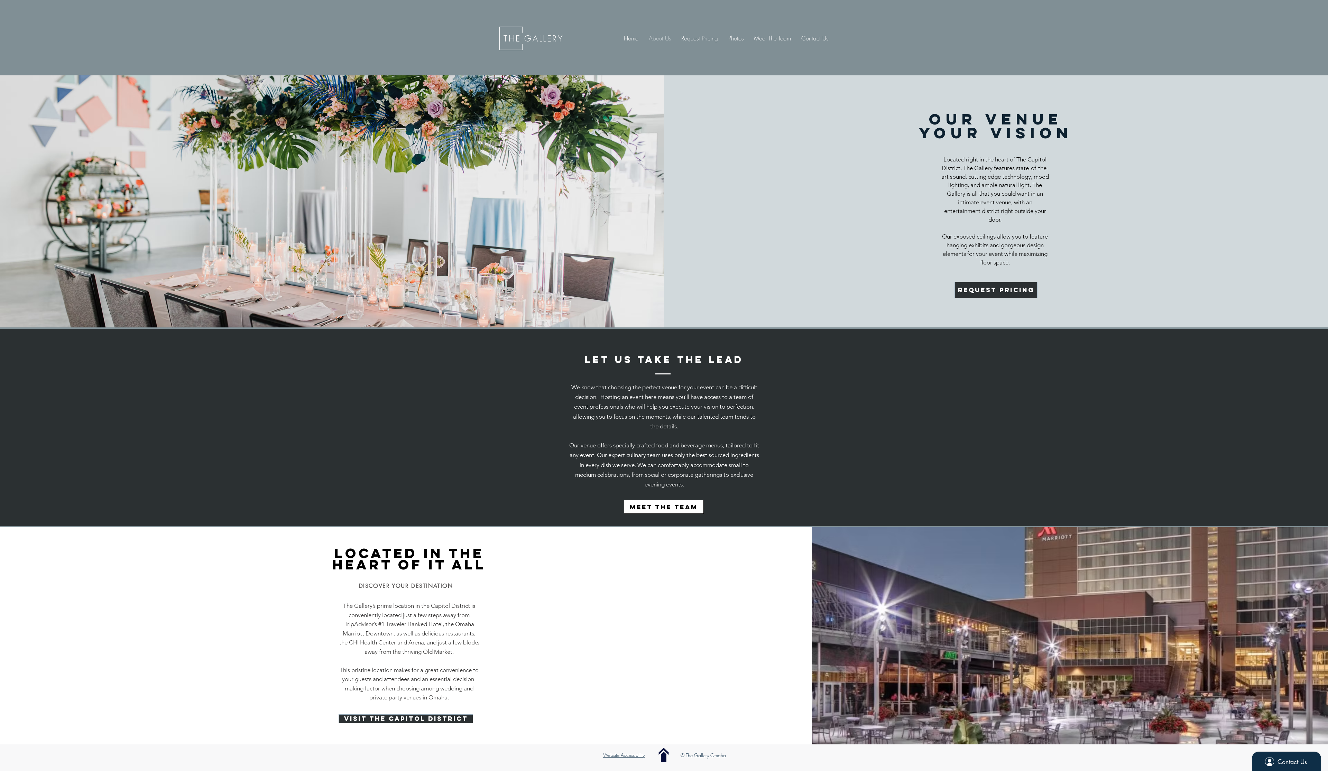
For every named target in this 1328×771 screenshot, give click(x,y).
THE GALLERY (534, 38)
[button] (736, 38)
